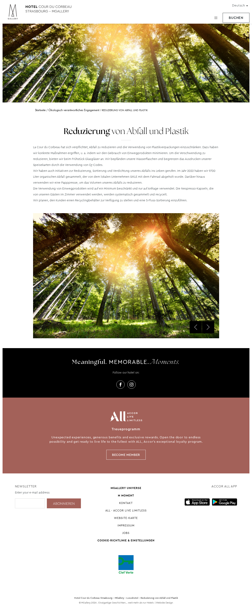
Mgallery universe (126, 488)
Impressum (126, 525)
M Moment (126, 495)
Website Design (164, 602)
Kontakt (126, 503)
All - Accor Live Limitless (126, 510)
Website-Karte (126, 518)
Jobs (126, 533)
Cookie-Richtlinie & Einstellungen (126, 540)
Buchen (236, 17)
